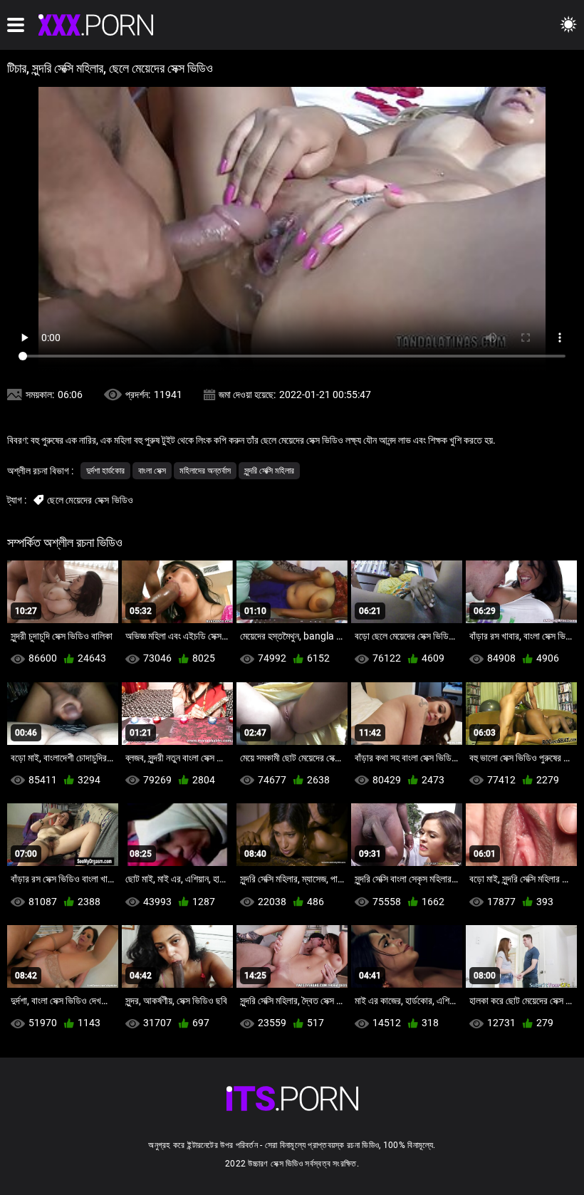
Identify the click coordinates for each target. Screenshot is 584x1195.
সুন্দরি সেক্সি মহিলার (269, 471)
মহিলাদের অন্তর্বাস (205, 471)
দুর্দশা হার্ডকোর (105, 471)
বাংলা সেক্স (152, 471)
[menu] (15, 24)
